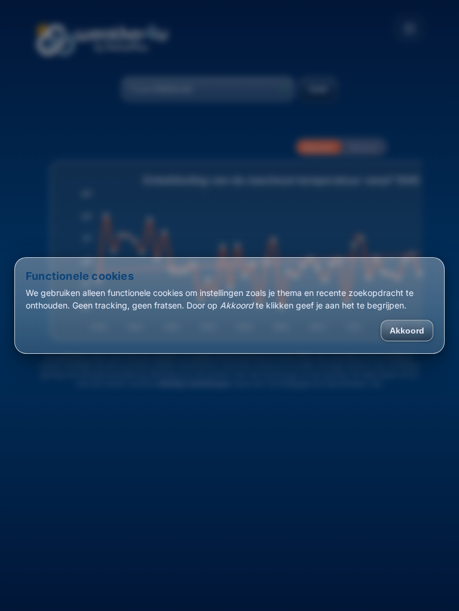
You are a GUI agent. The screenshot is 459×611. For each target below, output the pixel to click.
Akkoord (407, 330)
